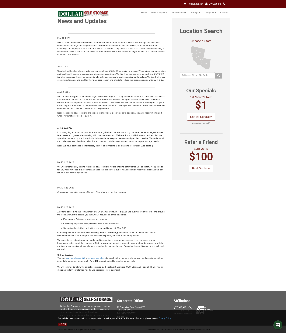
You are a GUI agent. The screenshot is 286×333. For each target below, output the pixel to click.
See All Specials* (201, 116)
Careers (224, 12)
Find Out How (201, 168)
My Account (215, 4)
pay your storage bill (75, 258)
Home (144, 12)
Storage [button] (195, 12)
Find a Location (195, 4)
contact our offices (97, 258)
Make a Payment (159, 12)
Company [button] (209, 12)
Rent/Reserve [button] (178, 12)
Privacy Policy (165, 318)
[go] (218, 76)
